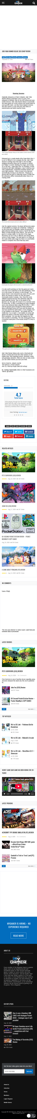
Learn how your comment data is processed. (18, 631)
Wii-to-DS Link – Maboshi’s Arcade (22, 737)
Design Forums (31, 1112)
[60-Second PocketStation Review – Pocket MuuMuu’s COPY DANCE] (18, 523)
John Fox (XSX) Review (9, 506)
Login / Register (8, 1099)
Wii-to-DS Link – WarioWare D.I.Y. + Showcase (22, 752)
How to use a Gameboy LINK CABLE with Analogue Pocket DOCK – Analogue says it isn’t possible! (22, 1017)
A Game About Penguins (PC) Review (13, 570)
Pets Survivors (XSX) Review (11, 475)
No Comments (22, 675)
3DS (3, 57)
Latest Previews (7, 803)
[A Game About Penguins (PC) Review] (18, 557)
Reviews (25, 57)
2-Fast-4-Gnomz (20, 97)
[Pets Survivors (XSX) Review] (18, 462)
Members (6, 1095)
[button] (31, 1115)
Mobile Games (8, 1102)
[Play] (5, 794)
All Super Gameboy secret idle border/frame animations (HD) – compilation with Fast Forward (23, 1030)
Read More (18, 935)
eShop (17, 426)
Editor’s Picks (8, 1004)
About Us (6, 1084)
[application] (18, 786)
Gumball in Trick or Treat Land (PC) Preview (22, 856)
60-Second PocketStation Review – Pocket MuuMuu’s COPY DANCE (16, 537)
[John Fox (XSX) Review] (18, 493)
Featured (19, 57)
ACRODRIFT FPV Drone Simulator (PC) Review (18, 832)
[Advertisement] (18, 26)
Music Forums (16, 1113)
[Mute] (29, 794)
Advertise (6, 1088)
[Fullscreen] (32, 794)
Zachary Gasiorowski (10, 370)
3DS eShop (8, 57)
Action (14, 57)
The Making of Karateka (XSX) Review (23, 1040)
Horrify (22, 1113)
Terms (5, 1091)
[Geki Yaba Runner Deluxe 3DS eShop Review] (18, 72)
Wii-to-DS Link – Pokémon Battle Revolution (22, 725)
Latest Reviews (7, 642)
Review (29, 426)
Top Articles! (6, 716)
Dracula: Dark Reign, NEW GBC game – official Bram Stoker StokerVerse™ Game (23, 844)
